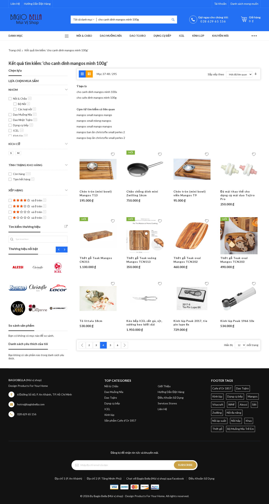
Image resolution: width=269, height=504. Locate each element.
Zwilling (217, 412)
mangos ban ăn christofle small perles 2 (101, 132)
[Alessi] (17, 267)
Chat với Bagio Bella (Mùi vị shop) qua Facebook (155, 478)
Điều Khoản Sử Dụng (171, 397)
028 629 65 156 (213, 21)
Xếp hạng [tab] (15, 190)
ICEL (18, 130)
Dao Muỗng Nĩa (24, 114)
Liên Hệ (15, 3)
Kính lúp (20, 135)
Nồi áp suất (219, 420)
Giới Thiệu (164, 386)
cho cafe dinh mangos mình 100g (97, 97)
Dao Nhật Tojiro (24, 120)
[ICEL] (58, 267)
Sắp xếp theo (216, 74)
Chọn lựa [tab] (15, 70)
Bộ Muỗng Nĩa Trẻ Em (240, 428)
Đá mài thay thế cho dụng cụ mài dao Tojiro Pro (237, 195)
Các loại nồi (26, 109)
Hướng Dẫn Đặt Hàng (37, 3)
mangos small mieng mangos (94, 120)
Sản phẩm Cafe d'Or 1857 (120, 420)
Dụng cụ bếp (22, 125)
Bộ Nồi (23, 104)
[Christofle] (38, 267)
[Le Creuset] (58, 308)
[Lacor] (58, 288)
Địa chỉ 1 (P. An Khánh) (68, 478)
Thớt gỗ (217, 428)
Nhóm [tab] (13, 89)
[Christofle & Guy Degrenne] (38, 288)
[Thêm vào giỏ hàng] (90, 186)
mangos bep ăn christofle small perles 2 (101, 137)
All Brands (66, 226)
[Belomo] (17, 288)
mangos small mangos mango (94, 115)
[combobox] (133, 19)
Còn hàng (21, 174)
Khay (249, 420)
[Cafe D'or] (17, 308)
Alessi (243, 404)
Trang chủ (14, 50)
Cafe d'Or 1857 (221, 388)
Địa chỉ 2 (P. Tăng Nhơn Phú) (104, 478)
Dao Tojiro (110, 397)
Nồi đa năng (234, 412)
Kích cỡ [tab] (14, 144)
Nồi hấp (236, 420)
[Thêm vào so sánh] (106, 186)
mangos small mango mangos (94, 126)
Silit (254, 404)
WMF (231, 404)
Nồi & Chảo (22, 98)
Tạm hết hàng (23, 179)
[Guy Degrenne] (38, 308)
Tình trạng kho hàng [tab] (25, 165)
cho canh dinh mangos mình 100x (97, 92)
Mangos (253, 396)
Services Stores (167, 403)
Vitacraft (217, 404)
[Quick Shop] (98, 186)
